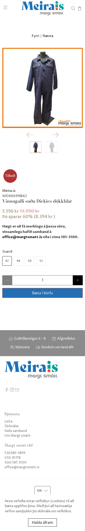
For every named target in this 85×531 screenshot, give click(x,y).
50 (30, 261)
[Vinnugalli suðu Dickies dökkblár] (42, 88)
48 (18, 261)
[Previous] (30, 134)
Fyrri (35, 36)
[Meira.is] (42, 8)
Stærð (7, 251)
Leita (8, 421)
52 (41, 261)
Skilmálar (12, 426)
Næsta (48, 36)
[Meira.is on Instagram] (12, 391)
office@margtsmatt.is (22, 237)
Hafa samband (16, 431)
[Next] (55, 134)
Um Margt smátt (18, 436)
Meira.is (8, 190)
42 (7, 261)
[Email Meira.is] (17, 391)
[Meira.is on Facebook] (7, 391)
